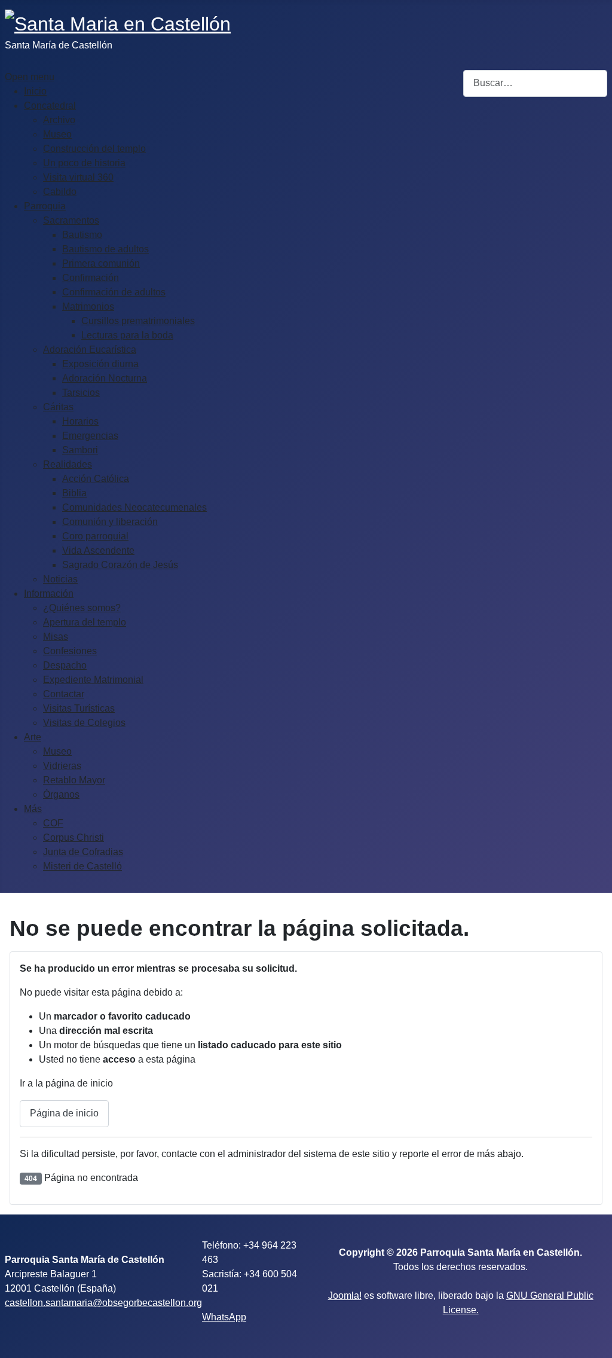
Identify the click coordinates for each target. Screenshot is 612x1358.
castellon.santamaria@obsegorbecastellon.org (103, 1303)
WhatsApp (224, 1317)
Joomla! (345, 1295)
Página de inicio (64, 1113)
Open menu (29, 77)
